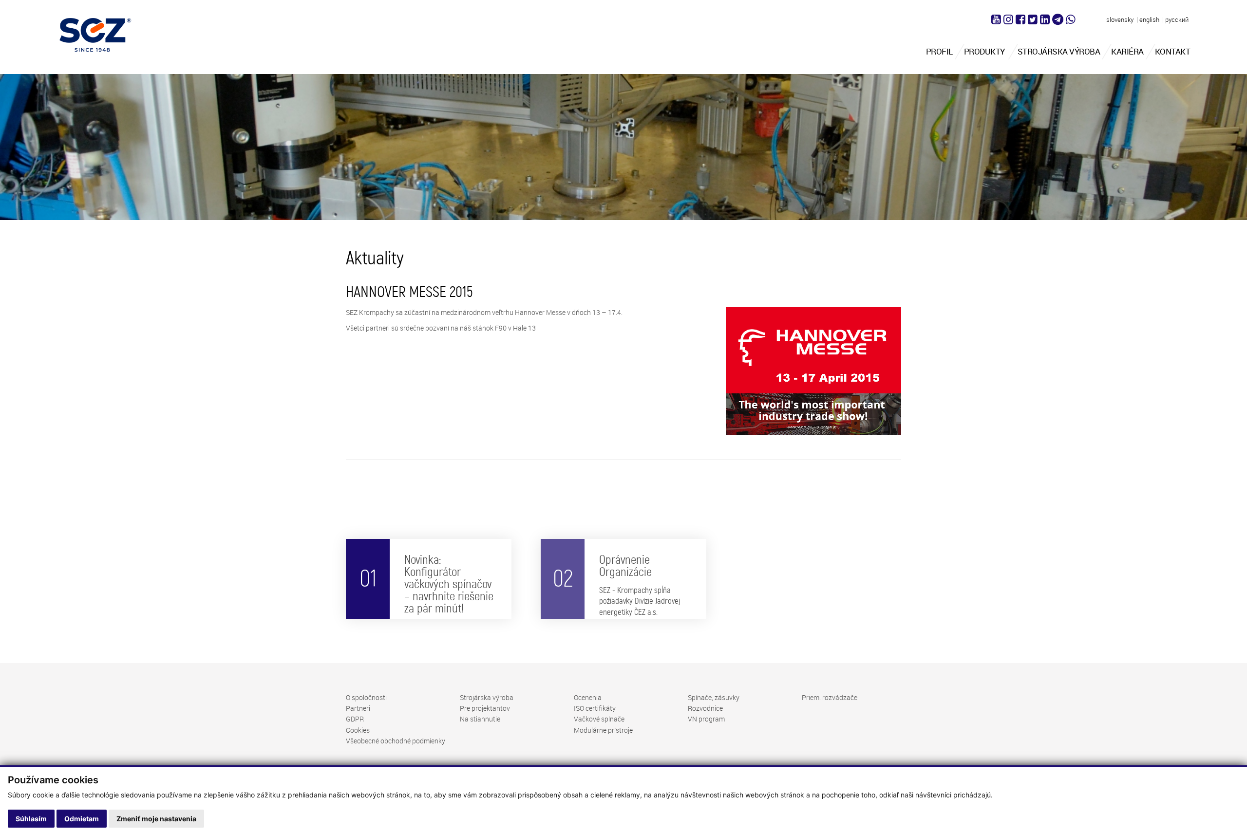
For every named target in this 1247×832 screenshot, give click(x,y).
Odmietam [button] (81, 818)
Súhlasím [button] (31, 818)
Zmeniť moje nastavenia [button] (156, 818)
